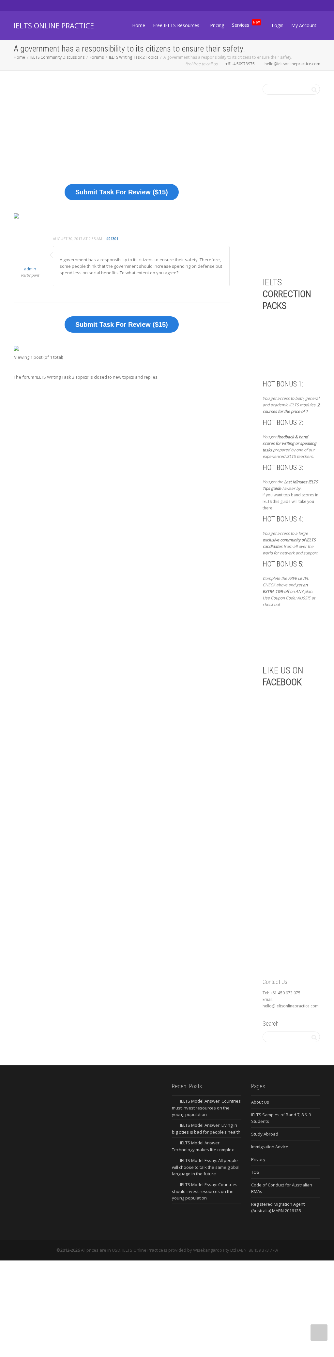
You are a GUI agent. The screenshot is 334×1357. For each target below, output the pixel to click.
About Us (260, 1102)
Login (277, 25)
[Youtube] (52, 5)
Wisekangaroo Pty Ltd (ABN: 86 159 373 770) (235, 1250)
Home (138, 25)
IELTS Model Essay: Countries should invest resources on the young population (204, 1191)
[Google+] (41, 5)
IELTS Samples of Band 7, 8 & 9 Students (281, 1118)
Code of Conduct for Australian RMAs (281, 1188)
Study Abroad (264, 1134)
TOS (255, 1172)
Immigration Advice (269, 1147)
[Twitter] (19, 5)
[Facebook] (30, 5)
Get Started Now (296, 636)
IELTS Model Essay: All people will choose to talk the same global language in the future (205, 1167)
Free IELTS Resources (177, 25)
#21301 (112, 238)
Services (246, 24)
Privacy (258, 1159)
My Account (303, 25)
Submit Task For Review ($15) (121, 192)
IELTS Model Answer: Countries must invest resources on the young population (206, 1107)
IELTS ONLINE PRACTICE (54, 25)
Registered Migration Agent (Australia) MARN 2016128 (278, 1207)
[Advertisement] (122, 132)
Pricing (217, 25)
